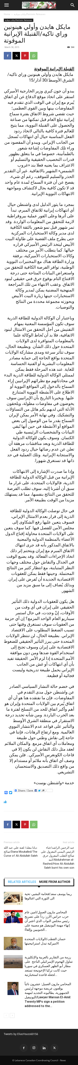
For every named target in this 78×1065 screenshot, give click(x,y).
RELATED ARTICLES (22, 881)
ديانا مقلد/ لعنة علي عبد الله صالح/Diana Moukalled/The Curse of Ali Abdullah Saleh (21, 851)
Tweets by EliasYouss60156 (21, 1034)
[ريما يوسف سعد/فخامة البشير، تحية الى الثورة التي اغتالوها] (13, 898)
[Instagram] (34, 1048)
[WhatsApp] (33, 56)
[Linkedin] (44, 1048)
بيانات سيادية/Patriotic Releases (29, 14)
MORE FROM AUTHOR (54, 881)
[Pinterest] (25, 56)
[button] (6, 5)
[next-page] (12, 1015)
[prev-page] (6, 1015)
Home (7, 14)
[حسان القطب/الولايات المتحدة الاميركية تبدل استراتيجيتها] (13, 943)
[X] (16, 56)
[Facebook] (7, 56)
